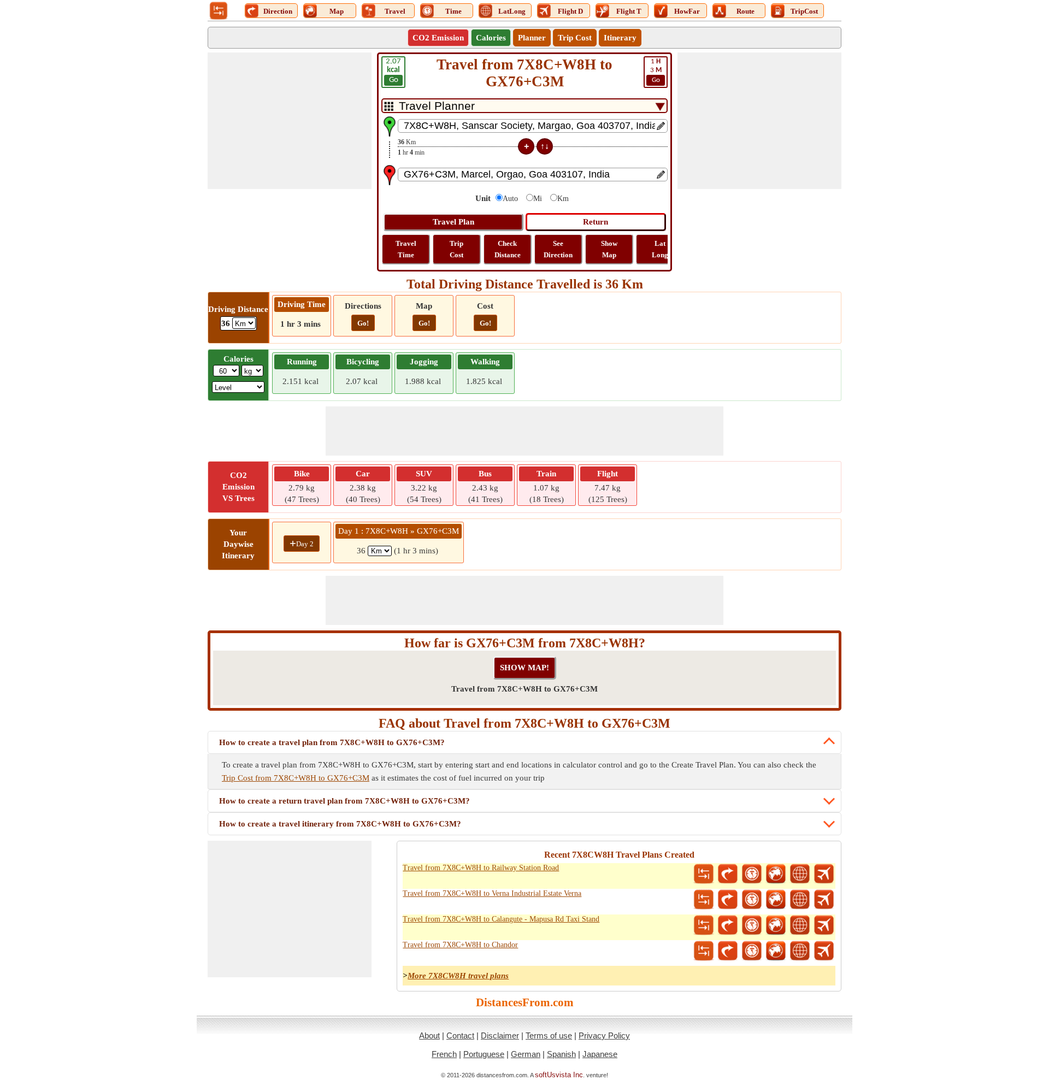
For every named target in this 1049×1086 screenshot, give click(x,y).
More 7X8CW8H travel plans (458, 975)
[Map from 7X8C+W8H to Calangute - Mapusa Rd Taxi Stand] (776, 925)
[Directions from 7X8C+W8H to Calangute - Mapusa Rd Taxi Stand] (728, 925)
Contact (460, 1035)
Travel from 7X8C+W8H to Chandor (460, 945)
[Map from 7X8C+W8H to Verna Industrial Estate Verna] (776, 900)
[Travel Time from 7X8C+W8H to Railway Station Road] (752, 874)
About (429, 1035)
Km (563, 198)
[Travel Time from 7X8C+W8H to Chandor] (752, 951)
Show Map (609, 249)
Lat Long (660, 249)
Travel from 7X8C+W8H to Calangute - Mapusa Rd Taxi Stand (501, 919)
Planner (532, 37)
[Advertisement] (290, 120)
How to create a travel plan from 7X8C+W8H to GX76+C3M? (332, 742)
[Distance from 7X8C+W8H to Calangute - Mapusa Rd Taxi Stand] (704, 925)
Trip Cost (575, 37)
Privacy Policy (604, 1035)
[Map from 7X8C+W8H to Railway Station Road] (776, 874)
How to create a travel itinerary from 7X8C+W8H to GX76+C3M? (340, 823)
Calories (491, 37)
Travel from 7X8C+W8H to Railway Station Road (481, 868)
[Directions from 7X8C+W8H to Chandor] (728, 951)
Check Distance (507, 249)
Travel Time (406, 249)
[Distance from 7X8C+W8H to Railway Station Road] (704, 874)
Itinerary (620, 37)
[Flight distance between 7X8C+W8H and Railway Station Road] (824, 874)
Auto (510, 198)
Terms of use (549, 1035)
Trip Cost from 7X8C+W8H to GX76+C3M (295, 778)
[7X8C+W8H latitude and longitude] (800, 874)
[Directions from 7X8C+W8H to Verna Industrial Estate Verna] (728, 900)
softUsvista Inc (559, 1075)
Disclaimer (500, 1035)
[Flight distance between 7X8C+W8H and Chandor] (824, 951)
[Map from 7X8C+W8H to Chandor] (776, 951)
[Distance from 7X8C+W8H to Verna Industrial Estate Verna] (704, 900)
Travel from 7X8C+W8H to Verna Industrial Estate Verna (492, 893)
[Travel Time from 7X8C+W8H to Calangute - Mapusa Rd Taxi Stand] (752, 925)
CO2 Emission (438, 37)
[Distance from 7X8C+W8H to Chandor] (704, 951)
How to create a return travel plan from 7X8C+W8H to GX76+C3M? (344, 800)
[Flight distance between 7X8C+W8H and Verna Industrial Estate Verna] (824, 900)
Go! (363, 323)
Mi (537, 198)
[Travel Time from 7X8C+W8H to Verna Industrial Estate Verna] (752, 900)
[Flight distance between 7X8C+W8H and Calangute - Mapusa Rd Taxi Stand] (824, 925)
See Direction (558, 249)
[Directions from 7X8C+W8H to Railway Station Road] (728, 874)
